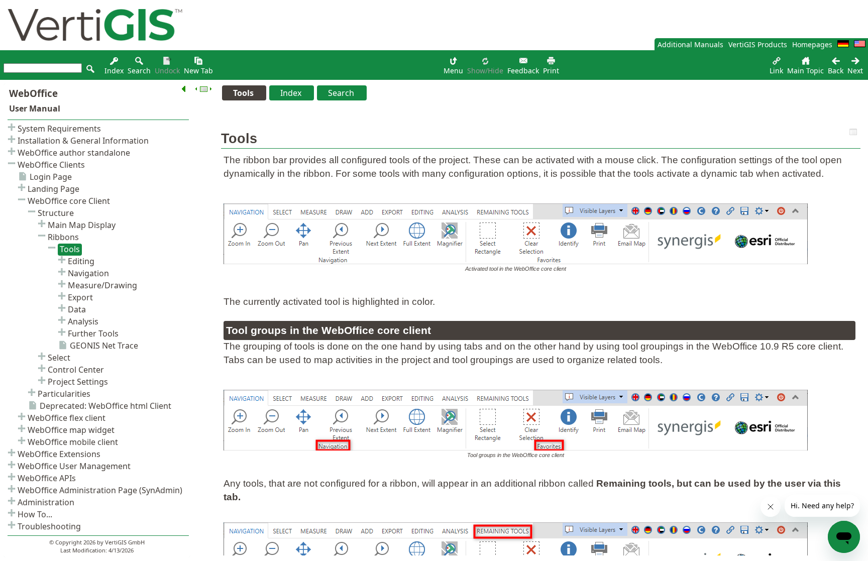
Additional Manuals (690, 44)
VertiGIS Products (757, 44)
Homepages (812, 44)
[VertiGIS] (92, 47)
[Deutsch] (843, 44)
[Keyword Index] (114, 63)
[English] (859, 44)
